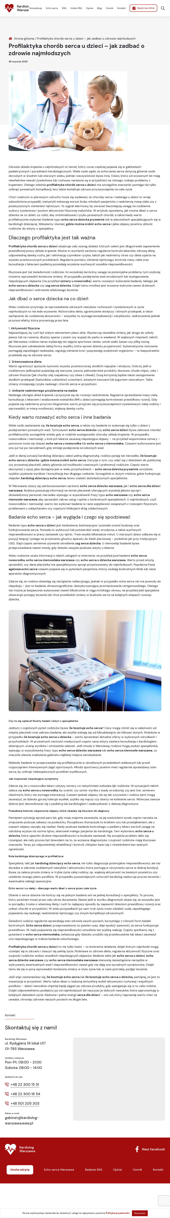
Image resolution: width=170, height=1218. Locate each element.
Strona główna (24, 39)
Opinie (89, 8)
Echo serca (52, 8)
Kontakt (121, 8)
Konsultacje (36, 8)
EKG (64, 8)
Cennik (109, 8)
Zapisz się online (145, 7)
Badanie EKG (93, 1170)
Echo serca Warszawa (59, 1170)
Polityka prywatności (117, 1213)
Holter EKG (76, 8)
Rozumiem (139, 1213)
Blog (99, 8)
